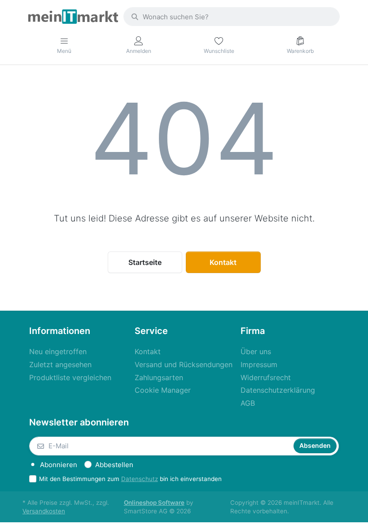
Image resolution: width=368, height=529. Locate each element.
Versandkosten (43, 511)
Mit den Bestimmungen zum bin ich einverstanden (130, 478)
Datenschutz (139, 478)
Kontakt (223, 262)
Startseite (145, 262)
